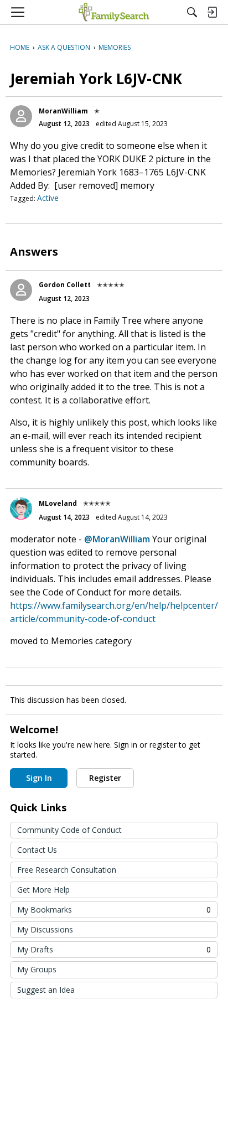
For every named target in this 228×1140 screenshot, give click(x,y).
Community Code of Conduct (69, 830)
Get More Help (43, 889)
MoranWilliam (63, 111)
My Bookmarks (114, 909)
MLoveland (58, 503)
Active (48, 198)
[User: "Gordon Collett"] (21, 290)
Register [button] (105, 778)
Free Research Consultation (66, 869)
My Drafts (114, 949)
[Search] (192, 12)
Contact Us (37, 849)
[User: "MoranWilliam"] (21, 116)
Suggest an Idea (46, 989)
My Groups (36, 969)
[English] (114, 12)
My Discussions (45, 929)
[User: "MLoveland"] (21, 509)
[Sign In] (212, 12)
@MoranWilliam (117, 539)
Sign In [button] (39, 778)
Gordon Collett (65, 284)
